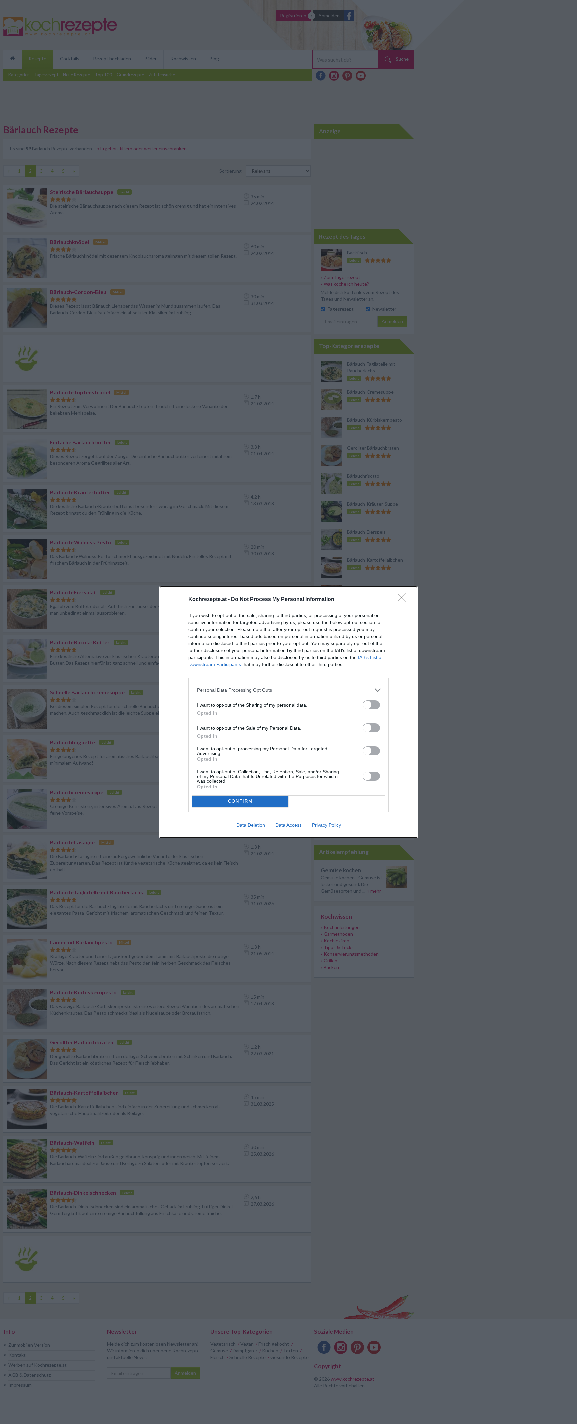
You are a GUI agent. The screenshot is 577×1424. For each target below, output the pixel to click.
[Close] (404, 599)
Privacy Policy (326, 825)
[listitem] (288, 690)
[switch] (371, 704)
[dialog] (288, 712)
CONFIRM (240, 801)
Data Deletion (250, 825)
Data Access (288, 825)
